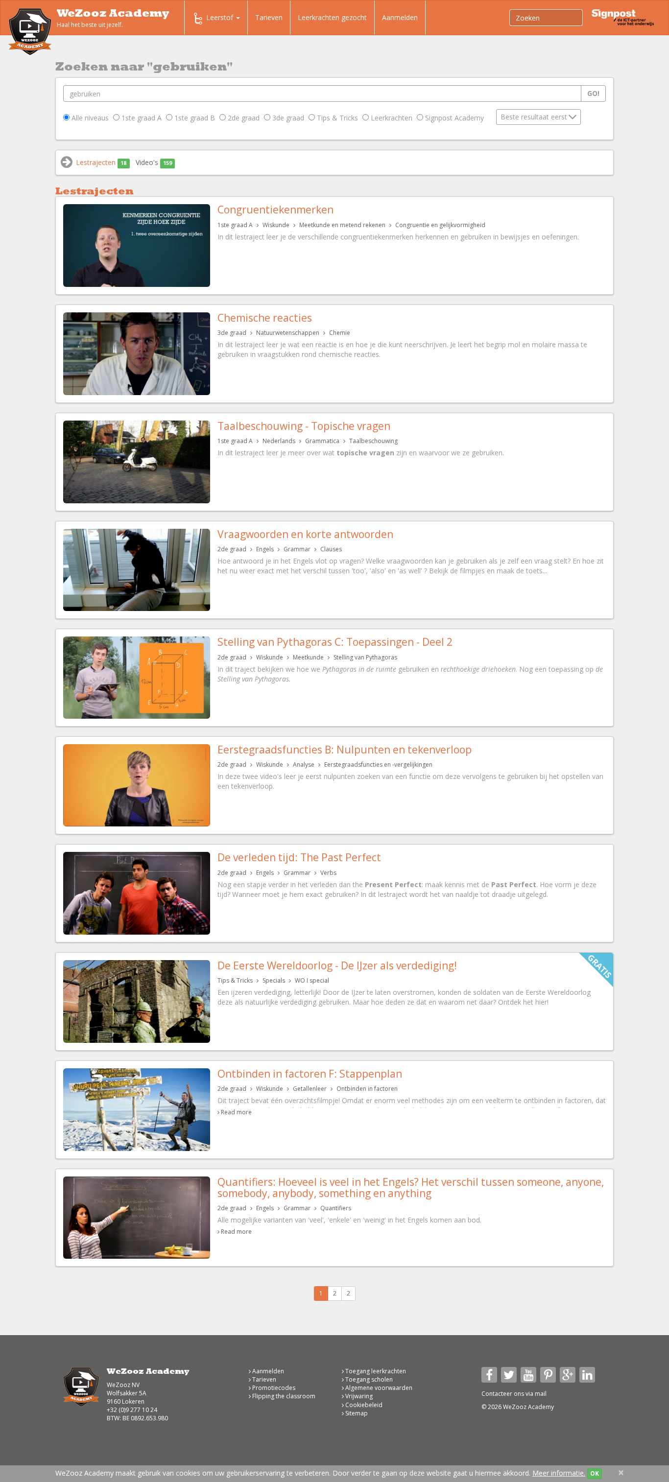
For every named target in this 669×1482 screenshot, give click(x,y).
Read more (236, 1112)
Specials (274, 980)
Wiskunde (276, 225)
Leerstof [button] (220, 17)
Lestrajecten (101, 162)
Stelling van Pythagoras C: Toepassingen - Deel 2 (335, 642)
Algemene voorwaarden (378, 1388)
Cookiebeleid (363, 1405)
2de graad (243, 117)
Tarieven (269, 17)
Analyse (303, 764)
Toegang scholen (368, 1379)
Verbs (328, 873)
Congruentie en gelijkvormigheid (440, 225)
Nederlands (279, 441)
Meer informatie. (558, 1473)
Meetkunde (308, 657)
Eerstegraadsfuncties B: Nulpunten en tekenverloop (344, 749)
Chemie (339, 333)
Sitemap (356, 1413)
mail (541, 1393)
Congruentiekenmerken (275, 209)
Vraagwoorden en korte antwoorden (305, 534)
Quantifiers (335, 1208)
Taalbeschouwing (373, 441)
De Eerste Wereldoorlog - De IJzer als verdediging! (337, 965)
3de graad (287, 117)
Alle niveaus (89, 117)
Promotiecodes (273, 1388)
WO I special (312, 980)
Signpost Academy (453, 117)
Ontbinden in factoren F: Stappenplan (309, 1074)
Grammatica (322, 441)
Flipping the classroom (283, 1396)
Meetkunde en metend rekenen (342, 225)
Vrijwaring (358, 1396)
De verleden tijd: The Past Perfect (299, 857)
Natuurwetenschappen (287, 333)
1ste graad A (140, 117)
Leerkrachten (390, 117)
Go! (593, 93)
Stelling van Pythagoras (365, 657)
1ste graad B (193, 117)
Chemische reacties (264, 318)
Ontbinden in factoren (367, 1088)
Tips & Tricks (336, 117)
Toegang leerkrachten (375, 1371)
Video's (154, 162)
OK (594, 1473)
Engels (265, 549)
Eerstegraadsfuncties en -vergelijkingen (378, 764)
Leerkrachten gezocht (332, 17)
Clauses (331, 549)
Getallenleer (310, 1088)
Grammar (297, 549)
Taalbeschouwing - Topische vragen (303, 426)
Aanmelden (400, 17)
